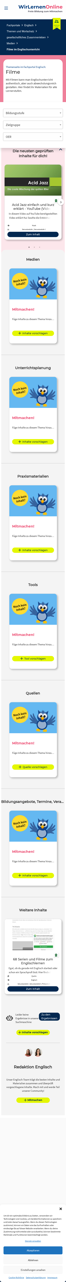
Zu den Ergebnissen (49, 1016)
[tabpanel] (33, 202)
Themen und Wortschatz (20, 31)
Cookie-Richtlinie (16, 1277)
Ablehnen (33, 1260)
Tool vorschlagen (35, 658)
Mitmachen (34, 1100)
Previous (4, 202)
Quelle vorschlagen (35, 767)
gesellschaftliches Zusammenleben (26, 37)
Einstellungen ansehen (33, 1270)
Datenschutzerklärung (36, 1277)
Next (61, 202)
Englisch (29, 25)
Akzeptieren (33, 1250)
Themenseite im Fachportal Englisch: (26, 67)
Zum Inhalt (33, 234)
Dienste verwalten (33, 1241)
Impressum (52, 1277)
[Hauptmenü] (6, 8)
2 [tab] (34, 247)
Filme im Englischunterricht (23, 49)
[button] (60, 1209)
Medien (11, 43)
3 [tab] (39, 247)
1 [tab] (29, 247)
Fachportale (13, 25)
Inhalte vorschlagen (35, 333)
